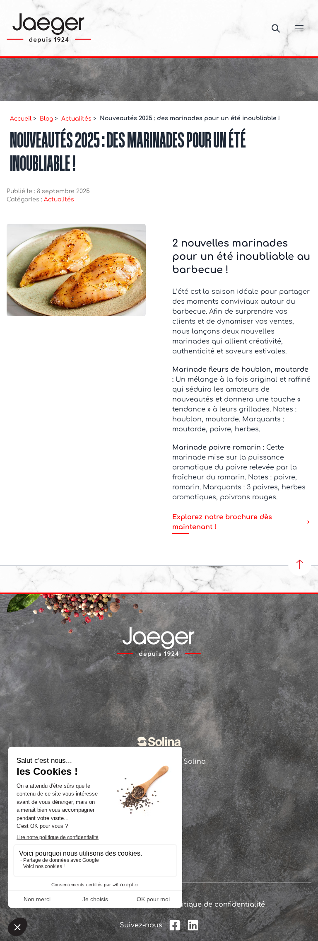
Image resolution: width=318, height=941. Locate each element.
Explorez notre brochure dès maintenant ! (222, 522)
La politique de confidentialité (212, 904)
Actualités (60, 199)
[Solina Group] (159, 742)
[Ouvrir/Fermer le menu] (299, 28)
